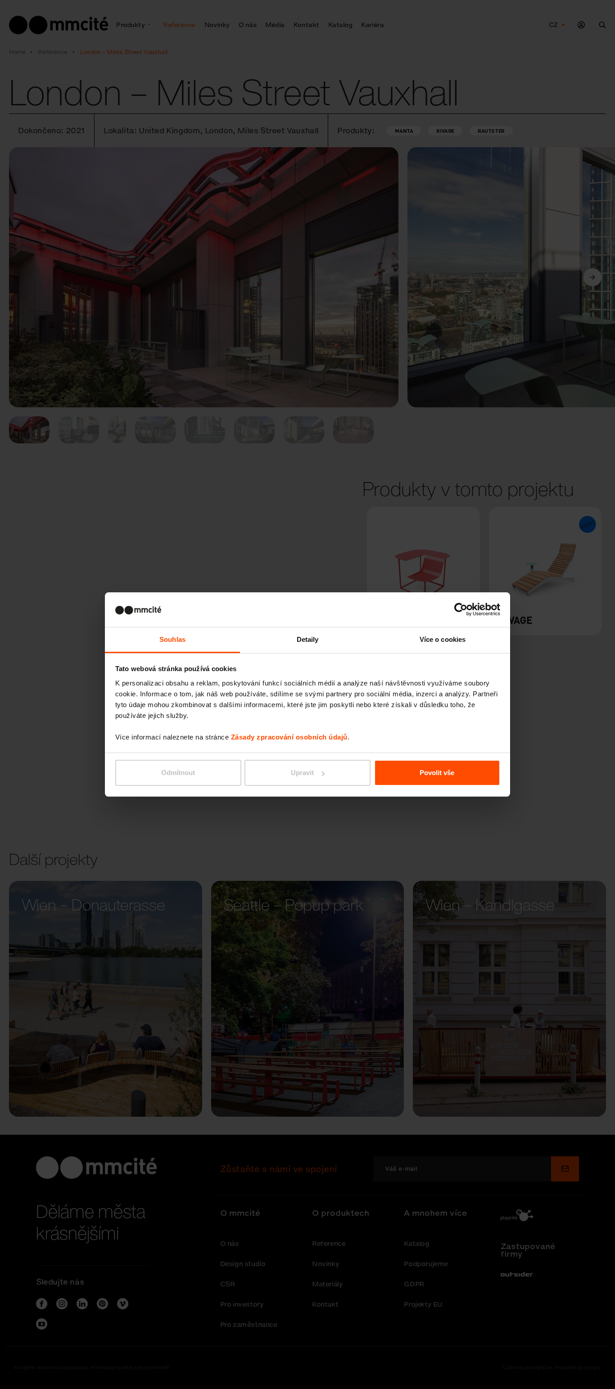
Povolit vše (437, 772)
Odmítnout (178, 772)
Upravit (302, 772)
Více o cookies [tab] (443, 639)
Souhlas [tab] (172, 639)
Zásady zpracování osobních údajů (289, 737)
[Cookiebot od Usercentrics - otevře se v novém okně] (460, 609)
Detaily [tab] (308, 639)
